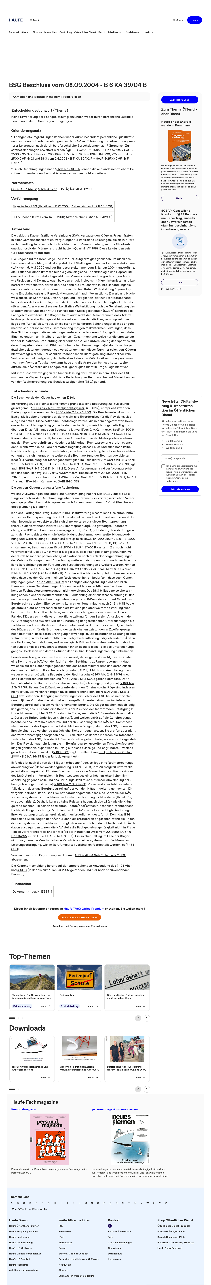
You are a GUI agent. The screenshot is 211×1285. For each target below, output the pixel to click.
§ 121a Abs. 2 (47, 189)
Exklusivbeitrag (22, 1006)
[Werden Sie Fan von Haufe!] (110, 1226)
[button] (194, 20)
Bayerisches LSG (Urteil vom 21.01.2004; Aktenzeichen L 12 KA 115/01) (63, 206)
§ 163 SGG (60, 752)
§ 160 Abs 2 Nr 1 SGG (107, 674)
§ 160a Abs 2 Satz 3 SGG (73, 412)
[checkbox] (163, 466)
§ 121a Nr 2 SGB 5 (67, 169)
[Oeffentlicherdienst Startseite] (16, 20)
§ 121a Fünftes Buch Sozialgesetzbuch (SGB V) (81, 311)
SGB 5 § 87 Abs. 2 (24, 189)
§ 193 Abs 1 (125, 865)
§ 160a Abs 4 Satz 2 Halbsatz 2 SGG (100, 855)
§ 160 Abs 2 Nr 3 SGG (78, 679)
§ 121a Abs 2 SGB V (50, 582)
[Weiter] (147, 1018)
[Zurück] (138, 1018)
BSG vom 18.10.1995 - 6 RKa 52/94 (96, 150)
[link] (14, 32)
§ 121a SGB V (103, 494)
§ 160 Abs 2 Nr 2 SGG (69, 784)
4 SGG (22, 870)
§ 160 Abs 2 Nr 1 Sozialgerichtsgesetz (57, 408)
